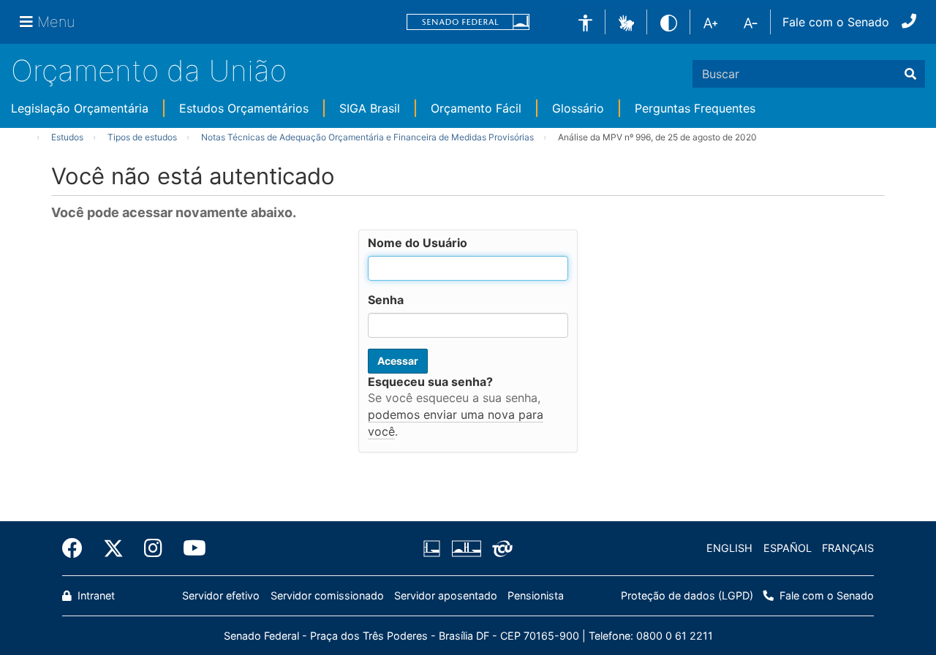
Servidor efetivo (221, 595)
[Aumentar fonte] (710, 21)
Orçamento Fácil (476, 108)
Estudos (67, 137)
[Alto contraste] (668, 21)
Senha (386, 299)
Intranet (95, 595)
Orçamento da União (149, 70)
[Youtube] (189, 548)
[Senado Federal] (468, 22)
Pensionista (535, 595)
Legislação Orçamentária (79, 108)
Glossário (578, 108)
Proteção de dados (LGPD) (687, 595)
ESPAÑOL (787, 548)
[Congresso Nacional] (465, 548)
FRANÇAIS (848, 548)
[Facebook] (77, 548)
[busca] (910, 74)
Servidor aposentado (445, 595)
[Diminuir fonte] (751, 21)
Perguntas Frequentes (695, 108)
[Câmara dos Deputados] (434, 548)
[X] (113, 548)
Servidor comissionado (327, 595)
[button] (626, 21)
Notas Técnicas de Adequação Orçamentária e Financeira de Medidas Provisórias (367, 137)
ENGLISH (729, 548)
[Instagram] (153, 548)
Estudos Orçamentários (244, 108)
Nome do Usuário (417, 242)
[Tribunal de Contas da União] (500, 548)
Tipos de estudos (142, 137)
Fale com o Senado (835, 22)
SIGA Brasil (369, 108)
